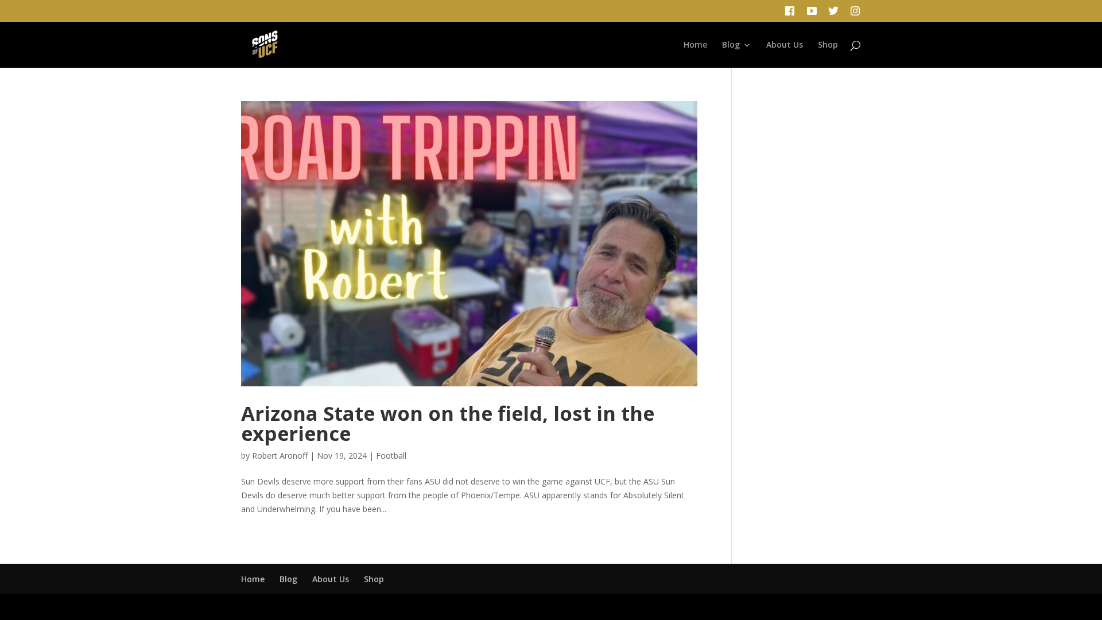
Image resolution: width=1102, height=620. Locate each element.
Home (695, 45)
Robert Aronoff (280, 455)
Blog (731, 45)
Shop (828, 45)
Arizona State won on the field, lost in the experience (447, 423)
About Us (784, 45)
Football (391, 455)
